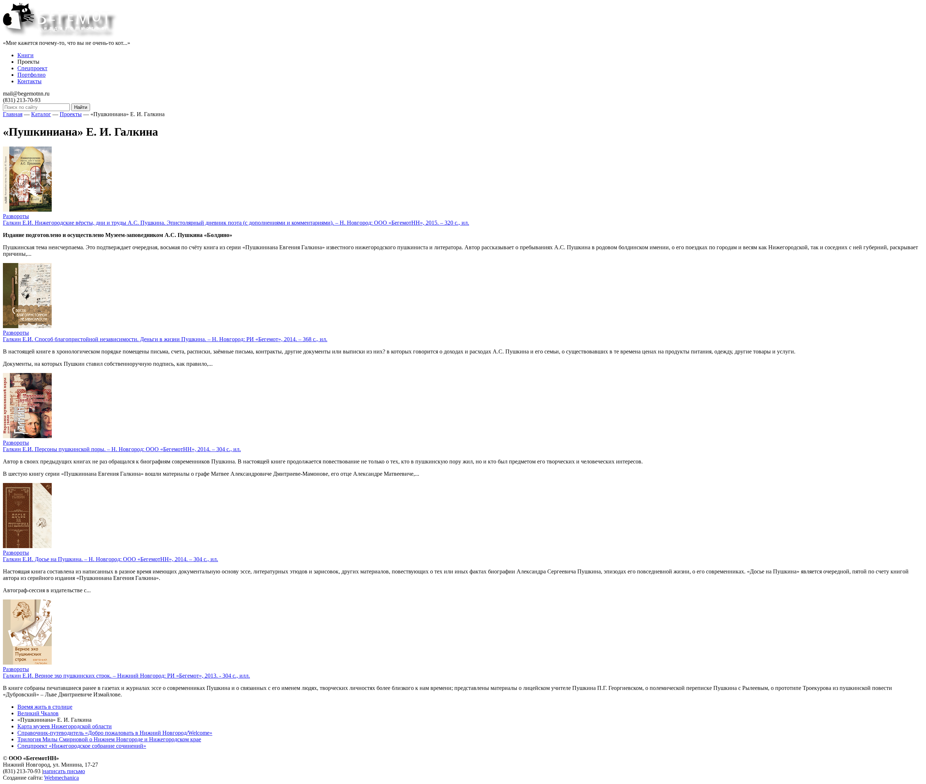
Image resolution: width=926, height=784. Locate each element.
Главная (12, 114)
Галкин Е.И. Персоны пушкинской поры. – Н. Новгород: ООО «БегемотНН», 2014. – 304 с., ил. (122, 449)
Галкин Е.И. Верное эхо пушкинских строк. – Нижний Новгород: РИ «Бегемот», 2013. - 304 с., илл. (126, 676)
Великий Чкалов (38, 713)
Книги (25, 55)
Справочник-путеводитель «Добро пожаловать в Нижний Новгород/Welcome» (114, 733)
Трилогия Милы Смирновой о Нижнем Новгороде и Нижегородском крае (109, 739)
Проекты (71, 114)
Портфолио (31, 75)
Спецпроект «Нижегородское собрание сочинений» (81, 746)
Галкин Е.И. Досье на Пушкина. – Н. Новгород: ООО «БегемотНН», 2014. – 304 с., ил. (110, 559)
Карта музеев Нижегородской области (64, 726)
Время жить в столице (44, 707)
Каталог (41, 114)
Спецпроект (32, 68)
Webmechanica (61, 778)
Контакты (29, 81)
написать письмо (64, 771)
